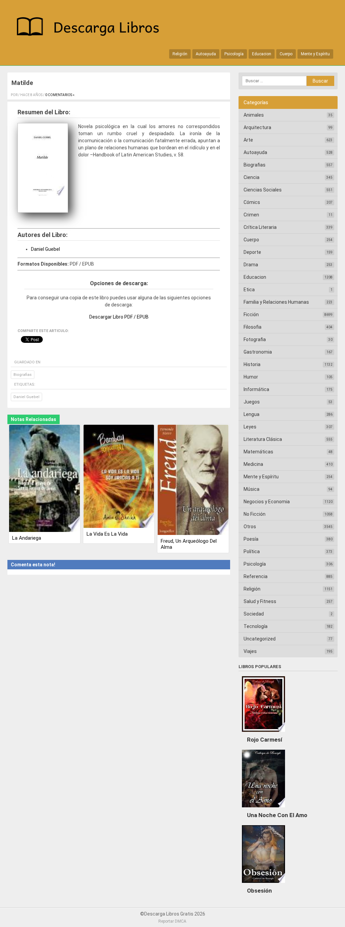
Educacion (261, 54)
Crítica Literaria (260, 227)
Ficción (251, 314)
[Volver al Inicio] (91, 28)
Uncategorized (260, 638)
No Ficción (254, 514)
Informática (256, 389)
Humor (251, 377)
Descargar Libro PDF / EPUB (119, 317)
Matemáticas (258, 451)
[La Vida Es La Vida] (119, 476)
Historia (252, 364)
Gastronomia (258, 352)
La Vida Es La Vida (107, 534)
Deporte (252, 252)
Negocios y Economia (267, 501)
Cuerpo (286, 54)
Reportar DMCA (172, 921)
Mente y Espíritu (315, 54)
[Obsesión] (263, 884)
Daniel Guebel (45, 249)
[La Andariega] (44, 478)
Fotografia (255, 339)
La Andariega (26, 538)
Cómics (252, 202)
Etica (249, 289)
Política (252, 551)
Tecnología (256, 626)
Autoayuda (206, 54)
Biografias (22, 374)
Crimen (251, 214)
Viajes (250, 651)
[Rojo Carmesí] (263, 733)
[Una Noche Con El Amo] (263, 809)
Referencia (256, 576)
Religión (179, 54)
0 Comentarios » (59, 95)
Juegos (252, 402)
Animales (254, 115)
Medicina (253, 464)
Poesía (251, 539)
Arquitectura (257, 127)
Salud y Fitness (260, 601)
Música (251, 489)
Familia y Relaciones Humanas (276, 302)
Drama (251, 264)
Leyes (250, 426)
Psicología (234, 54)
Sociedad (254, 614)
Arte (248, 140)
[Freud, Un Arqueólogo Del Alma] (193, 480)
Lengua (251, 414)
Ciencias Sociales (263, 189)
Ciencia (251, 177)
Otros (250, 526)
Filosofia (252, 327)
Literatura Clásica (263, 439)
